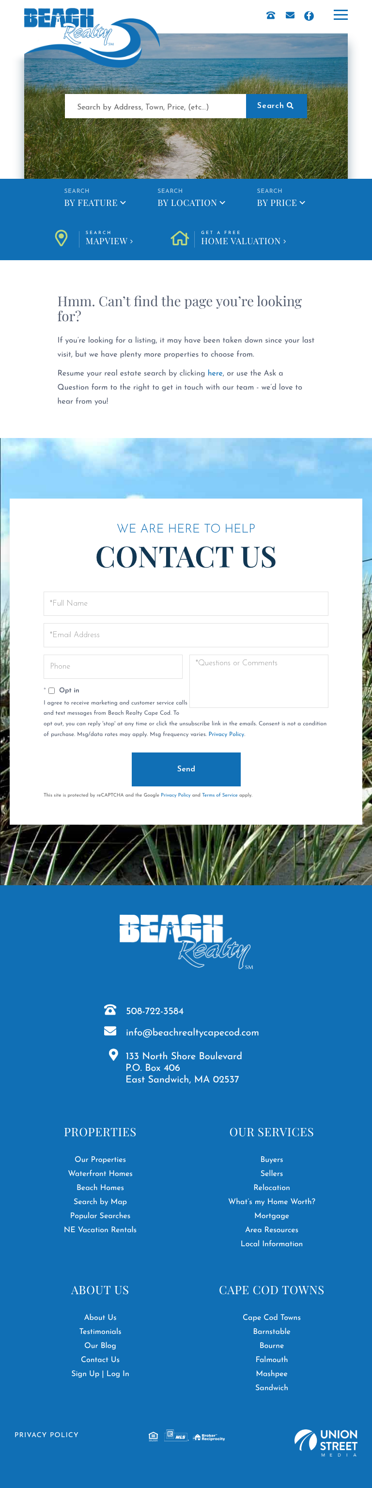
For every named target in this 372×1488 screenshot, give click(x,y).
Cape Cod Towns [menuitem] (272, 1318)
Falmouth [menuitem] (271, 1360)
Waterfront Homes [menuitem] (100, 1174)
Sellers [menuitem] (272, 1174)
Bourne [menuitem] (272, 1346)
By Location (187, 202)
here (215, 373)
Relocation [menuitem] (271, 1188)
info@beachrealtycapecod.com (192, 1033)
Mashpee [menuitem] (272, 1374)
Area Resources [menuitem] (271, 1230)
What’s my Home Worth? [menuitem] (271, 1202)
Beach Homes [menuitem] (100, 1188)
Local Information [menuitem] (272, 1244)
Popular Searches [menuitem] (100, 1216)
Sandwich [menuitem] (271, 1388)
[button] (276, 106)
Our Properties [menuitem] (100, 1160)
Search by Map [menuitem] (100, 1202)
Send (186, 769)
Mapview (107, 239)
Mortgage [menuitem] (271, 1216)
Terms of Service (220, 795)
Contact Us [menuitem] (100, 1360)
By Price (277, 202)
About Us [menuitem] (100, 1318)
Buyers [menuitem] (271, 1160)
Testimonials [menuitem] (100, 1332)
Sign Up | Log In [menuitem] (100, 1374)
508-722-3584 (155, 1012)
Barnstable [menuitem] (272, 1332)
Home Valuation (241, 239)
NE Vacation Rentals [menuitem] (100, 1230)
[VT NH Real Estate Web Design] (325, 1443)
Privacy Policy (226, 734)
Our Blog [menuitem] (100, 1346)
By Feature (91, 202)
